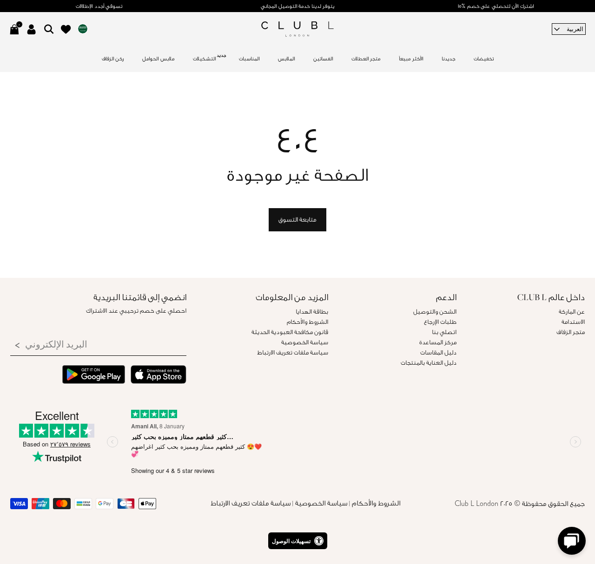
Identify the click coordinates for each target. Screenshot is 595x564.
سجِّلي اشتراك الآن (297, 400)
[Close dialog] (419, 169)
